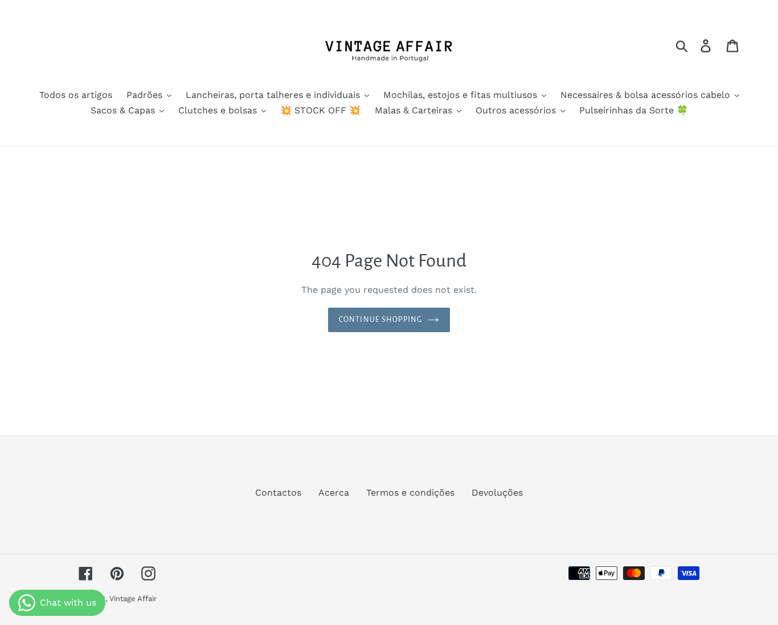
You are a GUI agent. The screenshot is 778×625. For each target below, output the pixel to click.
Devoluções (497, 492)
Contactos (278, 492)
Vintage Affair (133, 598)
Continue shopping (380, 320)
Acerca (333, 492)
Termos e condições (410, 492)
